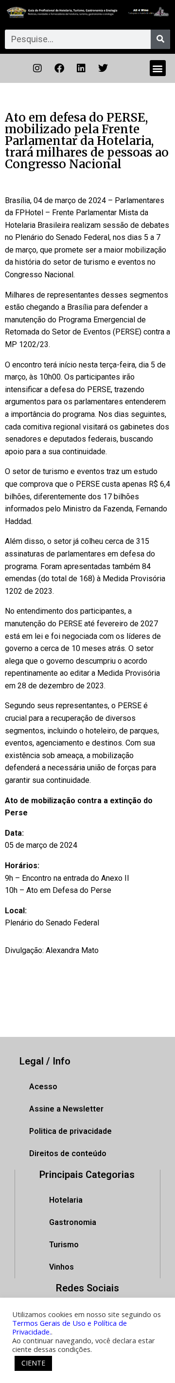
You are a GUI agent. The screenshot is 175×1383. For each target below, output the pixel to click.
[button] (158, 68)
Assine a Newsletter (66, 1108)
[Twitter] (103, 68)
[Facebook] (59, 68)
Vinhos (61, 1267)
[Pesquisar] (160, 39)
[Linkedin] (81, 68)
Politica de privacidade (70, 1131)
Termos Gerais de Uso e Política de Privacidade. (69, 1327)
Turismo (64, 1244)
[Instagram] (37, 68)
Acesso (43, 1086)
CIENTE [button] (33, 1362)
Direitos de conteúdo (67, 1153)
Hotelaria (66, 1200)
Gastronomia (72, 1222)
